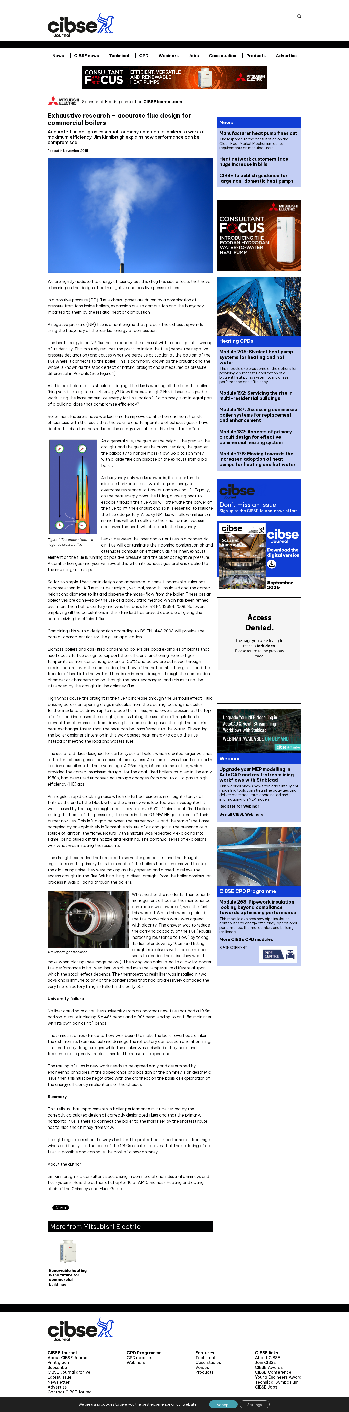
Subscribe (57, 1367)
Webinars (169, 55)
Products (256, 55)
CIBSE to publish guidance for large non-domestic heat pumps (256, 178)
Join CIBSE (265, 1362)
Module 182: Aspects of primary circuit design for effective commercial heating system (255, 437)
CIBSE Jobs (266, 1387)
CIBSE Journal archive (69, 1372)
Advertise (286, 55)
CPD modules (140, 1357)
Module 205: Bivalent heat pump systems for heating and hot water (256, 357)
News (58, 55)
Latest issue (60, 1377)
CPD (143, 55)
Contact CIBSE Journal (70, 1392)
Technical (119, 55)
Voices (202, 1367)
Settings (254, 1405)
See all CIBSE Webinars (241, 814)
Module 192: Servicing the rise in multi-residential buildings (256, 395)
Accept (223, 1405)
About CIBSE (267, 1357)
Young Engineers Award (278, 1377)
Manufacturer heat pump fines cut (258, 133)
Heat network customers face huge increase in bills (253, 161)
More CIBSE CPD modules (246, 939)
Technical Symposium (277, 1382)
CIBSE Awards (269, 1367)
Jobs (194, 55)
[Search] (297, 16)
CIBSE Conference (273, 1372)
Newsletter (59, 1382)
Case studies (222, 55)
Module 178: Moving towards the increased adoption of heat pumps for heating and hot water (257, 459)
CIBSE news (86, 55)
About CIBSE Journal (68, 1357)
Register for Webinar (239, 806)
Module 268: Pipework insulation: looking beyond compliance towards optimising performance (257, 907)
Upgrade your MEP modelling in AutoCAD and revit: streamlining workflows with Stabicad (256, 774)
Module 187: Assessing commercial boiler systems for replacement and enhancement (259, 415)
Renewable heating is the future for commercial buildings (68, 1277)
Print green (58, 1362)
